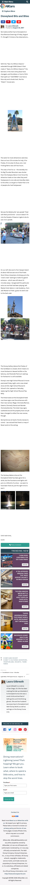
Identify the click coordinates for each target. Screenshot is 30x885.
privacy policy (9, 828)
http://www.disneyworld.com (15, 874)
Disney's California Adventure (15, 660)
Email (5, 790)
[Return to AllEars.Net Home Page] (13, 8)
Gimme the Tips (9, 799)
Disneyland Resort (11, 658)
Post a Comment (16, 545)
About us (12, 820)
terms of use (21, 828)
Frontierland (9, 662)
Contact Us (15, 812)
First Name (6, 782)
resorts (18, 662)
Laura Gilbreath (13, 26)
